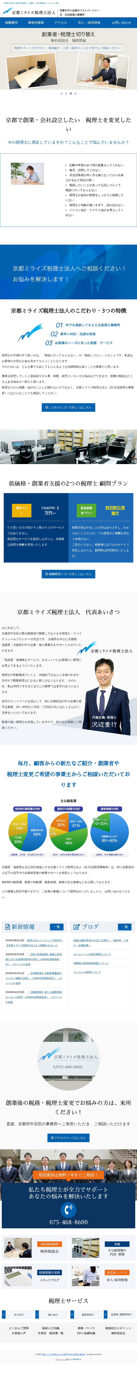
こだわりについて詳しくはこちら (70, 407)
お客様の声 (19, 1333)
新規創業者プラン (86, 510)
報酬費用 (11, 22)
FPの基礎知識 (86, 1333)
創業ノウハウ (86, 1328)
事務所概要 (36, 22)
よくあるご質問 (19, 1328)
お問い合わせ (121, 22)
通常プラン (21, 510)
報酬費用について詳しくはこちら (70, 574)
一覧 (57, 927)
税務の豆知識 (50, 1328)
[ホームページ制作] (77, 1359)
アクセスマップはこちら (70, 1137)
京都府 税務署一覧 (51, 1333)
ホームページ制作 (62, 1359)
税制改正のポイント (118, 1328)
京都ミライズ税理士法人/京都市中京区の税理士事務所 (64, 1354)
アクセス (60, 22)
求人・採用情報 (89, 22)
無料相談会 (118, 1333)
